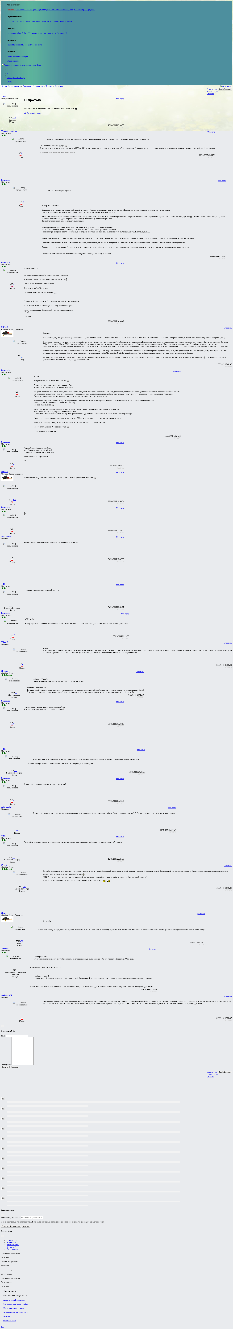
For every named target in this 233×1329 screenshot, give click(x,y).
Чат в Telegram (30, 33)
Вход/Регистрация (20, 56)
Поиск (10, 56)
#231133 (120, 803)
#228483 (120, 503)
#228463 (228, 366)
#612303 (201, 945)
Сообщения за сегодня (16, 21)
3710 (14, 118)
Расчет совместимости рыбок (61, 10)
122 (24, 355)
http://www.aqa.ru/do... (32, 113)
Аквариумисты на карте (46, 33)
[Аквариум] (22, 65)
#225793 (120, 127)
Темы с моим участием (35, 21)
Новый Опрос (212, 91)
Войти (9, 82)
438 (21, 941)
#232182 (172, 832)
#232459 (120, 861)
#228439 (222, 259)
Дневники (11, 10)
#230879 (120, 609)
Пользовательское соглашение (15, 1312)
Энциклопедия (42, 10)
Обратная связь (13, 61)
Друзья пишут (13, 1249)
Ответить (210, 94)
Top (2, 1327)
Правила (68, 21)
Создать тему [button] (212, 89)
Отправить (14, 1067)
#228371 (211, 157)
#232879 (228, 890)
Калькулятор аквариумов (84, 10)
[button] (4, 96)
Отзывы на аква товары (26, 10)
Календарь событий (15, 33)
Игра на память (35, 45)
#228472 (177, 438)
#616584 (228, 1020)
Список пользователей (54, 21)
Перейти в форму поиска (11, 1226)
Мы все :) (25, 45)
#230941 (140, 697)
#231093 (141, 774)
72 (16, 693)
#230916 (125, 638)
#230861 (120, 561)
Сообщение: (6, 1065)
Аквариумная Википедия (14, 1300)
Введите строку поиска (10, 1217)
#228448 (120, 323)
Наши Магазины (14, 45)
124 (13, 606)
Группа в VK (62, 33)
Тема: (3, 1036)
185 (24, 887)
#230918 (228, 667)
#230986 (120, 726)
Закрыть (5, 1067)
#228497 (120, 532)
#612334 (153, 991)
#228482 (120, 468)
